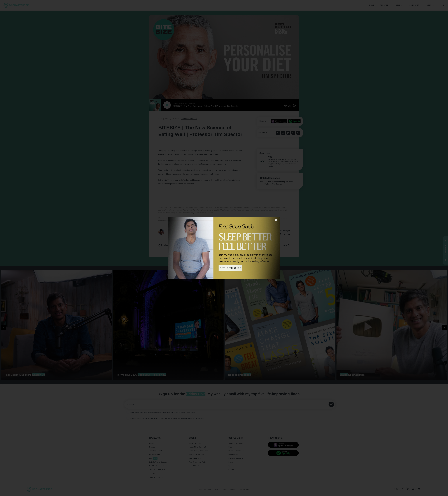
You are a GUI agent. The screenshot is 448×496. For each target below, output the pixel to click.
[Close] (276, 220)
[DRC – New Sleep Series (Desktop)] (224, 248)
